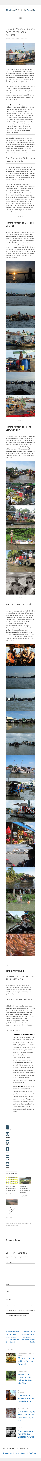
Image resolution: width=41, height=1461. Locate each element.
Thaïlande (20, 1355)
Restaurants (31, 1353)
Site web (9, 1299)
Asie (12, 1223)
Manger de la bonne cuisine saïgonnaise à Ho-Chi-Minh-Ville (12, 1337)
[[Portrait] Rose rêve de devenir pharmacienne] (12, 1180)
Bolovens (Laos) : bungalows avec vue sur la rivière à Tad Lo (28, 1337)
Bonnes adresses (24, 1353)
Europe (27, 1390)
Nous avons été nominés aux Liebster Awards (26, 1434)
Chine (21, 1371)
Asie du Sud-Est (29, 1223)
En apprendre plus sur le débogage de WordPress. (19, 1453)
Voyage (19, 1223)
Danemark (20, 1408)
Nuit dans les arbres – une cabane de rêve (26, 1398)
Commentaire (11, 1262)
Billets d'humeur (21, 1428)
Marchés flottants (10, 1225)
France (31, 1390)
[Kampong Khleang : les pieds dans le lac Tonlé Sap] (25, 1180)
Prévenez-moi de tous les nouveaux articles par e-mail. (21, 1310)
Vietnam (15, 1223)
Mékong (16, 1225)
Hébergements (21, 1392)
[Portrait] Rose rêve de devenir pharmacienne (11, 1188)
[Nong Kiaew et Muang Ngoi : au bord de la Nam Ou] (12, 1202)
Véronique (16, 38)
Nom (8, 1284)
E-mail (8, 1292)
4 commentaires (23, 38)
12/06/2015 (8, 38)
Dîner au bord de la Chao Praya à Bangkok (26, 1361)
